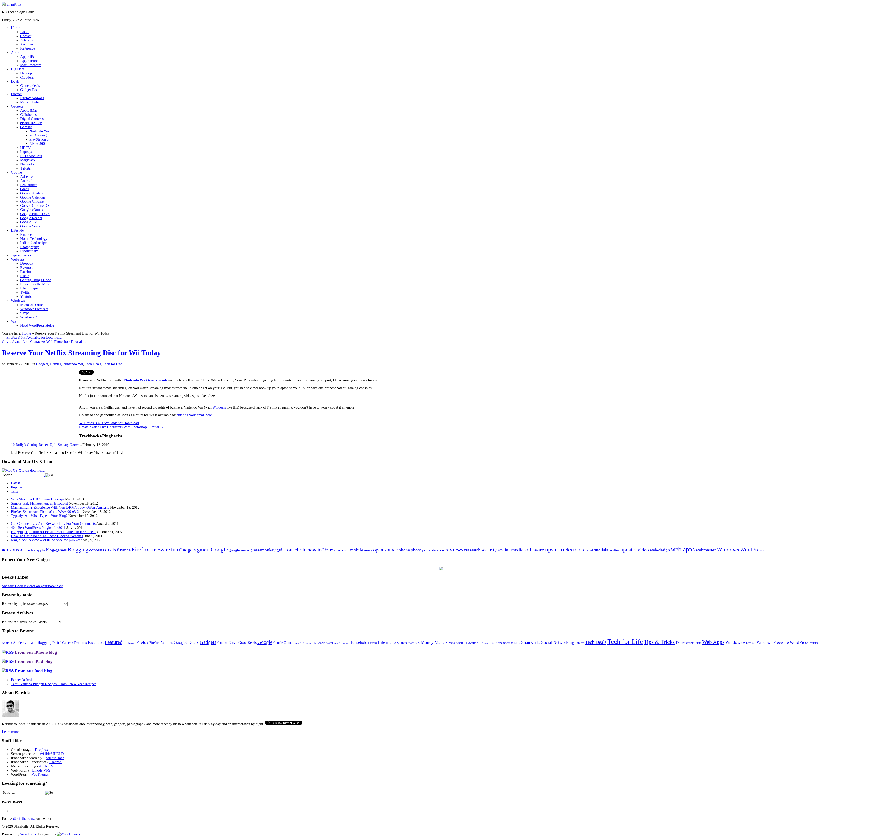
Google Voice (30, 226)
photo (416, 549)
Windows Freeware (34, 309)
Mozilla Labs (29, 102)
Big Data (17, 69)
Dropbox (26, 263)
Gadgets (17, 106)
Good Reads (247, 642)
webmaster (706, 549)
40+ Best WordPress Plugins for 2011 (38, 528)
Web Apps (713, 642)
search (475, 550)
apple (40, 550)
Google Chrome (32, 201)
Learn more (10, 732)
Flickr (24, 276)
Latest (15, 483)
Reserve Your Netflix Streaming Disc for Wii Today (81, 353)
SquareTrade (55, 758)
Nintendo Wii (39, 131)
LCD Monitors (31, 156)
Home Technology (33, 239)
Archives (26, 44)
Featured (113, 642)
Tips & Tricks (21, 255)
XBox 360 (37, 143)
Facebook (27, 272)
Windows (18, 301)
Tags (14, 491)
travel (589, 550)
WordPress (752, 550)
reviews (454, 549)
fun (174, 550)
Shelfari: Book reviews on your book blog (32, 586)
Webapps (17, 259)
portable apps (433, 550)
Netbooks (27, 164)
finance (124, 549)
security (489, 550)
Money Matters (434, 642)
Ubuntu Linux (693, 642)
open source (385, 550)
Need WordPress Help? (37, 325)
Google (16, 172)
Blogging (78, 549)
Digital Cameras (32, 119)
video (643, 550)
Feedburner (28, 185)
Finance (26, 234)
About (24, 32)
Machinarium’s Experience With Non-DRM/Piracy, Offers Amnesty (60, 507)
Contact (25, 36)
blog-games (56, 550)
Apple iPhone (30, 61)
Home (15, 28)
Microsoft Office (32, 305)
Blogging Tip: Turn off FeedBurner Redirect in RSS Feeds (53, 532)
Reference (27, 48)
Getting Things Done (35, 280)
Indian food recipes (34, 243)
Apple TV (46, 766)
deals (110, 550)
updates (628, 550)
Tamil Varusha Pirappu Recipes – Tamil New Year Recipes (53, 684)
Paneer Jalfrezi (21, 680)
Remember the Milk (34, 284)
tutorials (601, 550)
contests (96, 549)
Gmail (24, 189)
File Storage (29, 288)
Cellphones (28, 114)
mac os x (341, 550)
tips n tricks (558, 549)
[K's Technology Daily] (4, 4)
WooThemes (39, 774)
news (368, 550)
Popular (16, 487)
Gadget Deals (30, 90)
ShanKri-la (530, 642)
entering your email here (194, 415)
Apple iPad (28, 57)
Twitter (25, 292)
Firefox (16, 94)
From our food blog (33, 670)
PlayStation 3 (39, 139)
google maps (239, 550)
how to (315, 550)
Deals (15, 81)
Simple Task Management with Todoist (39, 503)
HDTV (25, 148)
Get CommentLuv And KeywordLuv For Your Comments (53, 523)
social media (510, 550)
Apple (15, 52)
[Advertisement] (40, 402)
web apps (683, 549)
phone (404, 550)
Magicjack (27, 160)
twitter (614, 550)
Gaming (26, 127)
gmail (203, 550)
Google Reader (31, 218)
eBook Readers (31, 123)
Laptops (26, 152)
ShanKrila (13, 4)
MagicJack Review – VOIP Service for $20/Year (46, 540)
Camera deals (30, 86)
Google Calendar (32, 197)
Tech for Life (112, 364)
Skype (24, 313)
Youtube (26, 296)
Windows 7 (28, 317)
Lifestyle (17, 230)
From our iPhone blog (36, 652)
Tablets (25, 168)
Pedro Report (455, 642)
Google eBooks (31, 210)
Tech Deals (93, 364)
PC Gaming (38, 135)
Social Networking (557, 642)
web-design (660, 550)
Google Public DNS (35, 214)
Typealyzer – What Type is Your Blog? (39, 516)
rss (466, 550)
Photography (29, 247)
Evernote (26, 268)
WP (14, 321)
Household (295, 550)
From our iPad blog (34, 661)
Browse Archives (14, 622)
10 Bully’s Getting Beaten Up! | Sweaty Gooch (45, 445)
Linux (327, 550)
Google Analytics (32, 193)
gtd (279, 550)
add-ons (10, 550)
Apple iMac (28, 110)
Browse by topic (14, 604)
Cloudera (27, 77)
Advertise (27, 40)
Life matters (388, 642)
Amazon (55, 762)
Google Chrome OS (34, 205)
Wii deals (219, 407)
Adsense (26, 177)
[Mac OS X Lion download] (23, 470)
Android (26, 181)
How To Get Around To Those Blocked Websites (47, 536)
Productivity (29, 251)
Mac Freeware (30, 65)
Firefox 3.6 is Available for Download (32, 337)
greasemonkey (263, 550)
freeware (160, 549)
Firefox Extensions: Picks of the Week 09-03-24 (46, 512)
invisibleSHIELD (51, 754)
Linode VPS (41, 770)
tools (578, 550)
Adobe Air (27, 550)
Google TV (28, 222)
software (534, 549)
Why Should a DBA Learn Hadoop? (37, 499)
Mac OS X (414, 642)
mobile (356, 549)
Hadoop (26, 73)
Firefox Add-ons (32, 98)
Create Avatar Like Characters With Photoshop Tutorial (44, 341)
